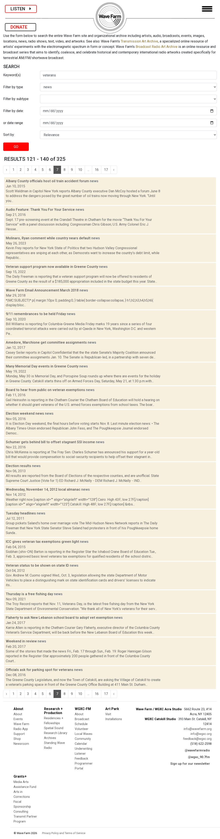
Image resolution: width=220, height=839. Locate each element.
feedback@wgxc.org (197, 739)
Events (18, 719)
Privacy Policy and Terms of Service (63, 833)
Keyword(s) (12, 75)
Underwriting (83, 749)
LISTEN (20, 8)
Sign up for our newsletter (190, 764)
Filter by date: (13, 111)
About (18, 714)
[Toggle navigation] (207, 9)
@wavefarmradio (197, 750)
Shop (17, 739)
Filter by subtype (16, 99)
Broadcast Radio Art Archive (156, 47)
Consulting (21, 811)
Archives (50, 738)
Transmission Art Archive (139, 41)
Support (19, 734)
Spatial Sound (53, 728)
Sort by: (9, 135)
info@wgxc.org (201, 734)
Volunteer (81, 729)
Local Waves (83, 734)
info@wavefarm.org (198, 729)
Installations (113, 719)
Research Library (55, 733)
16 (97, 170)
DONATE (21, 27)
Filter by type (13, 87)
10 (80, 170)
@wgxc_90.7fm (199, 757)
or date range (13, 123)
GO (16, 147)
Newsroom (21, 744)
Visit (108, 714)
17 (106, 170)
